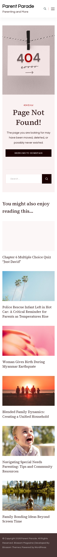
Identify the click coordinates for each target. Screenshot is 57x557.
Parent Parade (18, 6)
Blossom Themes (11, 547)
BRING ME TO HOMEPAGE (29, 153)
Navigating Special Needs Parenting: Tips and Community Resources (27, 467)
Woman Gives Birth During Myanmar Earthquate (23, 364)
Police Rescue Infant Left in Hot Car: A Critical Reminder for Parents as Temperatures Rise (26, 312)
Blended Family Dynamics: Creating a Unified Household (25, 414)
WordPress (40, 547)
